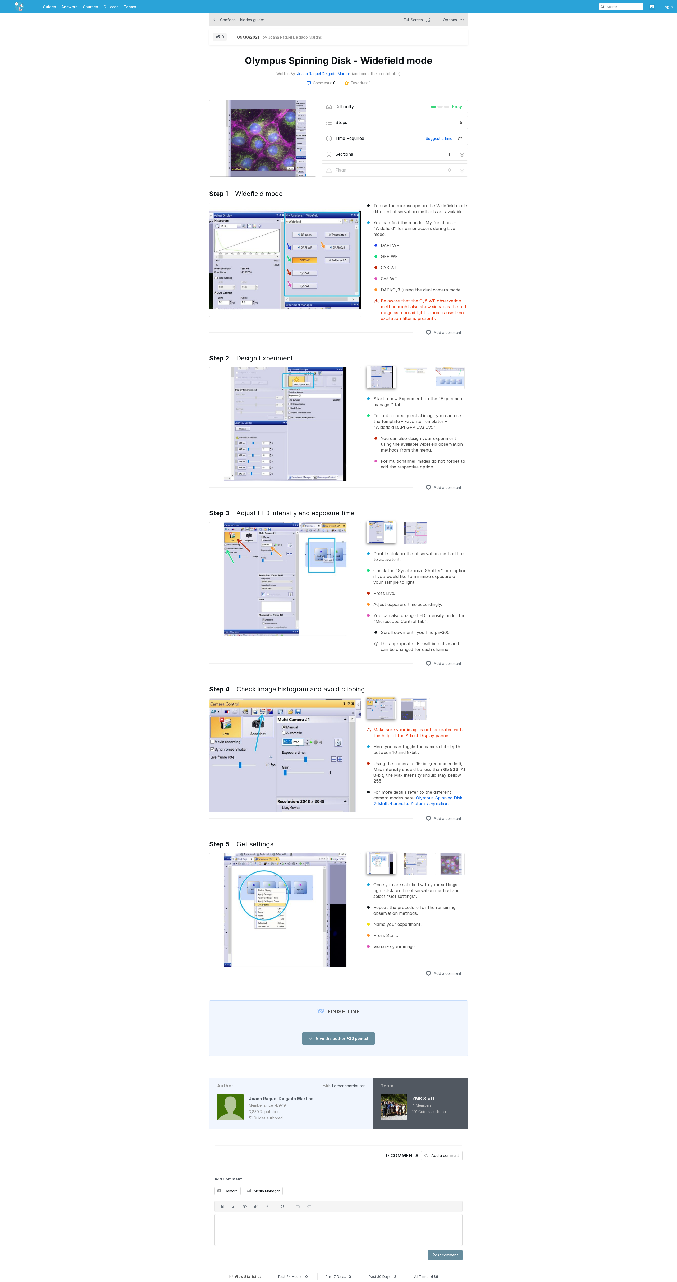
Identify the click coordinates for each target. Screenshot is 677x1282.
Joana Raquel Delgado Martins (295, 37)
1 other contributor (348, 1085)
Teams (130, 6)
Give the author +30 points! (341, 1038)
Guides (49, 6)
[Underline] (267, 1206)
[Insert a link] (255, 1206)
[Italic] (233, 1206)
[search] (602, 7)
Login (667, 6)
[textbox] (338, 1230)
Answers (69, 6)
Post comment (445, 1255)
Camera (230, 1191)
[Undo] (298, 1206)
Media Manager (266, 1191)
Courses (90, 6)
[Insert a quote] (282, 1206)
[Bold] (222, 1206)
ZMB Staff (423, 1098)
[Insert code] (244, 1206)
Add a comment (447, 332)
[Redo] (309, 1206)
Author (225, 1085)
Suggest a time (439, 138)
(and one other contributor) (376, 73)
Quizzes (110, 6)
